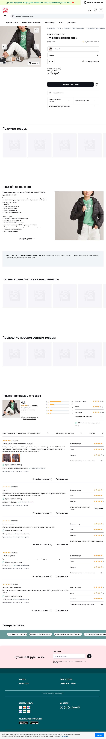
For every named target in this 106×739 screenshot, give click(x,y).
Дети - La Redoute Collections (17, 634)
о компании (24, 684)
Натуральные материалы (31, 22)
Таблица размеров (92, 61)
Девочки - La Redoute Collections (40, 634)
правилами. (65, 736)
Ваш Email (57, 652)
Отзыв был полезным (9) (42, 545)
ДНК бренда (72, 22)
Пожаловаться (62, 479)
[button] (101, 9)
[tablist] (8, 62)
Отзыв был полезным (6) (42, 576)
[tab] (4, 62)
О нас (61, 22)
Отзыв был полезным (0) (42, 479)
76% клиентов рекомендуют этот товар (87, 424)
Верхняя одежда (12, 22)
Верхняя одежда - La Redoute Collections (68, 634)
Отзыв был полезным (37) (42, 610)
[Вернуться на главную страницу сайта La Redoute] (5, 10)
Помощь (22, 679)
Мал (90, 417)
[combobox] (38, 433)
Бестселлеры (50, 22)
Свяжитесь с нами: (68, 684)
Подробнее (51, 42)
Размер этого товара (83, 417)
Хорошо (99, 735)
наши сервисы (66, 679)
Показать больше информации (53, 693)
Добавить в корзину (71, 84)
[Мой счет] (89, 9)
